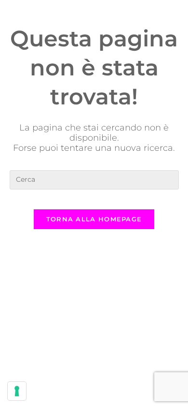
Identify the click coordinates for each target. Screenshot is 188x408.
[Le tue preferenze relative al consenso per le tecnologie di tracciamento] (17, 391)
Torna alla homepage (94, 219)
